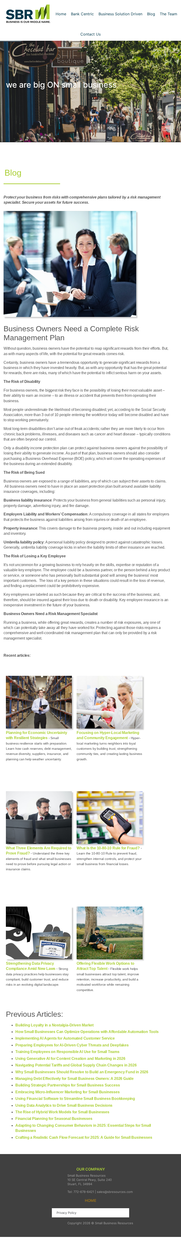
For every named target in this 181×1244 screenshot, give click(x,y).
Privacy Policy (66, 1213)
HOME (90, 1200)
